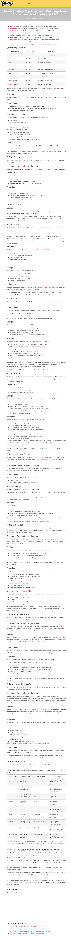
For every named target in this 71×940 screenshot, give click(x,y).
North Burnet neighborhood (55, 227)
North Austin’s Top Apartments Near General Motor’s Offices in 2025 (27, 929)
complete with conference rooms (35, 346)
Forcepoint (21, 166)
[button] (29, 3)
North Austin (48, 151)
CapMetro (31, 541)
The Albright (12, 35)
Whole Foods (47, 287)
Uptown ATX (37, 39)
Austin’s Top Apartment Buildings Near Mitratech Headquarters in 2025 (28, 926)
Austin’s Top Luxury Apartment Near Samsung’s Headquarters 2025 (27, 933)
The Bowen (12, 28)
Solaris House (13, 39)
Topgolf (53, 287)
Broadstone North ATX (15, 44)
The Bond (12, 30)
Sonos (46, 37)
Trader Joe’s (40, 287)
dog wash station (15, 262)
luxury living (49, 653)
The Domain (22, 160)
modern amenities (37, 230)
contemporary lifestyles (41, 249)
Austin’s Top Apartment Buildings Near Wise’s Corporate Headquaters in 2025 (29, 931)
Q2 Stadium (38, 30)
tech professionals (13, 230)
